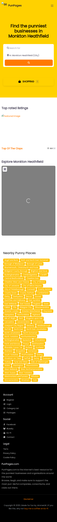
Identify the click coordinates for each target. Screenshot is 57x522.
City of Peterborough (14, 289)
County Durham (27, 293)
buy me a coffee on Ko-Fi (36, 508)
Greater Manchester (31, 311)
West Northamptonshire (31, 369)
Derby (7, 296)
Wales (7, 365)
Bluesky (10, 428)
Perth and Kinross (12, 344)
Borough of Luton (34, 264)
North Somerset (30, 333)
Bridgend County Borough (16, 271)
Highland (36, 314)
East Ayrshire (34, 300)
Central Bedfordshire (14, 278)
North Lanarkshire (12, 333)
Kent (21, 318)
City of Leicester (12, 285)
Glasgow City (26, 307)
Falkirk (7, 307)
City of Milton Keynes (32, 285)
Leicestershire (23, 322)
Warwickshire (32, 365)
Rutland (29, 347)
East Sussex (25, 304)
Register (10, 400)
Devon (29, 296)
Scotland (39, 347)
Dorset (38, 296)
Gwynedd (47, 311)
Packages (11, 412)
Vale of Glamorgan (39, 362)
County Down (11, 293)
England (36, 304)
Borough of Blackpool (14, 264)
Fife (14, 307)
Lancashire (9, 322)
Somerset (32, 351)
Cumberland (42, 293)
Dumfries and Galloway (15, 300)
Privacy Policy (9, 453)
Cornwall (31, 289)
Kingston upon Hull (34, 318)
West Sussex (10, 373)
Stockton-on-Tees (13, 358)
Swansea (47, 358)
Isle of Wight (10, 318)
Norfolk (8, 329)
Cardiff (43, 275)
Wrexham (25, 380)
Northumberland (28, 336)
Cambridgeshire (30, 275)
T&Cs (5, 449)
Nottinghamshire (12, 340)
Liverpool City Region (14, 325)
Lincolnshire (38, 322)
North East (18, 329)
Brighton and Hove (39, 271)
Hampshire (9, 314)
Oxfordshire (39, 340)
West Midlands (11, 369)
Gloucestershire (42, 307)
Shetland (8, 351)
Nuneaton (27, 340)
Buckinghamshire (12, 275)
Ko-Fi (9, 433)
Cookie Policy (9, 457)
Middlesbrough (44, 325)
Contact (10, 437)
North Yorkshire (11, 336)
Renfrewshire (38, 344)
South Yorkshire (11, 354)
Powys (26, 344)
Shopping (28, 81)
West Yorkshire (25, 373)
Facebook (11, 424)
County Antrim (44, 289)
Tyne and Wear (21, 362)
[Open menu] (52, 6)
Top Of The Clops (12, 148)
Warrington (18, 365)
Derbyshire (18, 296)
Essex (46, 304)
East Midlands (11, 304)
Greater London (12, 311)
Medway (30, 325)
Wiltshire (35, 376)
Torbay (8, 362)
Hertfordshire (23, 314)
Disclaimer (28, 499)
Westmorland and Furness (16, 376)
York (35, 380)
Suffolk (27, 358)
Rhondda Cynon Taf (13, 347)
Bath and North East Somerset (34, 260)
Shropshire (20, 351)
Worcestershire (11, 380)
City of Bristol (39, 282)
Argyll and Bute (11, 260)
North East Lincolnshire (37, 329)
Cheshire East (33, 278)
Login (9, 404)
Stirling (40, 354)
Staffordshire (27, 354)
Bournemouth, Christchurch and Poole (21, 267)
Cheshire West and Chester (17, 282)
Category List (13, 408)
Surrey (36, 358)
